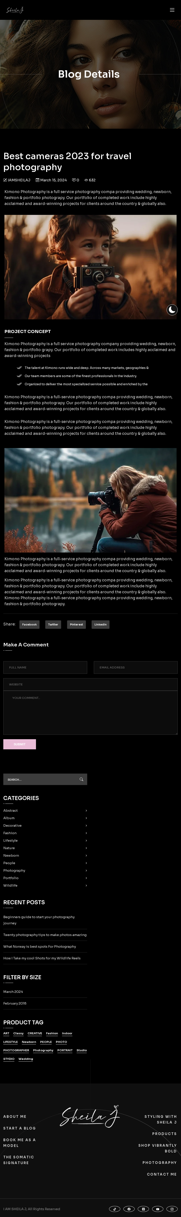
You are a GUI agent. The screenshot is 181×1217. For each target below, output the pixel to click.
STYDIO (9, 1059)
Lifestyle (10, 840)
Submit (20, 744)
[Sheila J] (15, 10)
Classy (18, 1033)
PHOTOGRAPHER (16, 1050)
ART (6, 1033)
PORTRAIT (65, 1050)
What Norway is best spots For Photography (39, 946)
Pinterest (76, 624)
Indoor (67, 1033)
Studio (82, 1050)
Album (9, 818)
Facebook (29, 624)
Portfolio (11, 878)
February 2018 (14, 1003)
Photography (14, 870)
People (9, 863)
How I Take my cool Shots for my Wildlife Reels (42, 958)
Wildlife (10, 885)
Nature (9, 848)
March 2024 (13, 992)
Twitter (53, 624)
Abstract (10, 810)
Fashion (10, 833)
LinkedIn (100, 624)
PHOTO (61, 1042)
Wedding (26, 1059)
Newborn (11, 855)
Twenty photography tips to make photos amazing (45, 935)
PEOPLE (46, 1042)
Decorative (12, 825)
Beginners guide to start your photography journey (39, 920)
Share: (9, 624)
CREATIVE (35, 1033)
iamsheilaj (19, 180)
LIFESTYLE (10, 1042)
